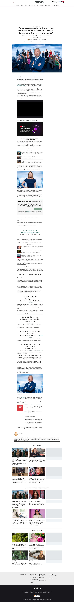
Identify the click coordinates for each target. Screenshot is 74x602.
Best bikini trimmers (42, 575)
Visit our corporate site (48, 599)
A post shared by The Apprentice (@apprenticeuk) (30, 231)
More (57, 5)
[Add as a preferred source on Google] (37, 596)
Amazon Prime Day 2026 (13, 7)
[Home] (15, 5)
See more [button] (30, 302)
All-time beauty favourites (34, 575)
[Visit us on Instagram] (62, 1)
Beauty (22, 5)
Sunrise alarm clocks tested (34, 577)
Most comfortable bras (42, 580)
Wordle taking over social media (25, 142)
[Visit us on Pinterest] (63, 1)
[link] (20, 407)
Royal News (42, 5)
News (46, 39)
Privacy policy (50, 591)
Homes (26, 5)
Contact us (37, 591)
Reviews (53, 5)
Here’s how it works (47, 41)
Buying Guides (47, 5)
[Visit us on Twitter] (61, 1)
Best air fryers (41, 577)
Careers (31, 592)
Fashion (17, 5)
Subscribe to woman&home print (53, 576)
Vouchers (31, 582)
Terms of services (28, 211)
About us (23, 591)
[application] (30, 109)
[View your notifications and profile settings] (16, 2)
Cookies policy (26, 592)
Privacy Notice (20, 212)
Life (37, 5)
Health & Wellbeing (32, 5)
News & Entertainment (38, 26)
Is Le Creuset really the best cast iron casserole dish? (34, 579)
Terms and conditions (43, 591)
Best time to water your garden (24, 7)
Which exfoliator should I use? (55, 7)
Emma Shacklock (33, 39)
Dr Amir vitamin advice (34, 7)
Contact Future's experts (29, 591)
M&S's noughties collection (44, 7)
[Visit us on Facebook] (60, 1)
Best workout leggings (42, 578)
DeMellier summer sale (65, 7)
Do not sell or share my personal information (42, 592)
